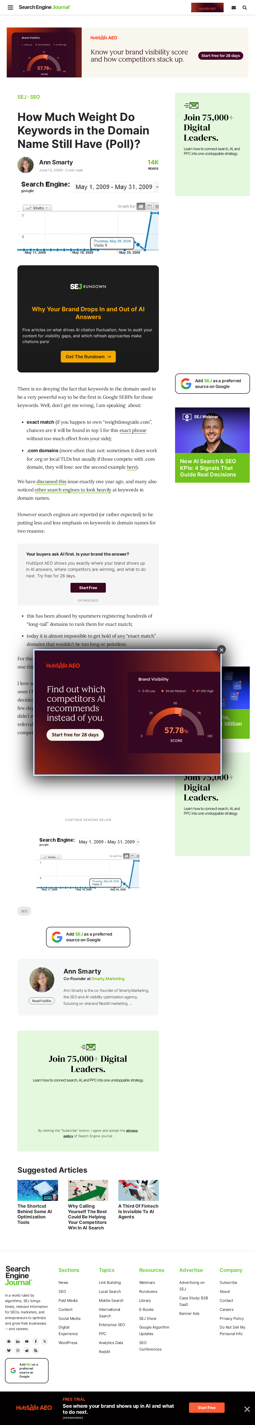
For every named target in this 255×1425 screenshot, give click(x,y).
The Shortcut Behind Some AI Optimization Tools (34, 1214)
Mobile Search (111, 1300)
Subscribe (228, 1282)
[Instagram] (17, 1350)
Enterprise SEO (112, 1324)
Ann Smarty (56, 162)
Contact (226, 1300)
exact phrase (133, 430)
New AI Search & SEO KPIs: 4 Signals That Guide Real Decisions (208, 468)
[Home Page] (45, 7)
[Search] (244, 7)
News (63, 1282)
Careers (227, 1309)
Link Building (110, 1282)
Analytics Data (111, 1342)
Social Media (69, 1318)
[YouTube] (26, 1341)
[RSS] (35, 1350)
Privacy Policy (232, 1318)
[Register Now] (212, 430)
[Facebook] (35, 1341)
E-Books (146, 1309)
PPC (102, 1333)
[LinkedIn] (17, 1341)
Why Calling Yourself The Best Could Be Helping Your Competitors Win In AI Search (87, 1216)
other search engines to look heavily (73, 490)
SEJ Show (147, 1318)
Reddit (104, 1351)
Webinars (147, 1282)
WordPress (68, 1342)
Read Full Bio (41, 1001)
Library (145, 1300)
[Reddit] (26, 1350)
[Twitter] (44, 1341)
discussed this (51, 481)
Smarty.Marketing (108, 978)
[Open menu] (10, 7)
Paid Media (68, 1300)
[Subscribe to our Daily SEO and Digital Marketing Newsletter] (233, 7)
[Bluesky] (8, 1350)
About (225, 1291)
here (131, 467)
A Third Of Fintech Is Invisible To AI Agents (138, 1211)
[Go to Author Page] (25, 165)
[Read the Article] (37, 1190)
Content (65, 1309)
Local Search (110, 1291)
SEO (24, 911)
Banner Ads (189, 1313)
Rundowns (148, 1291)
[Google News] (8, 1341)
